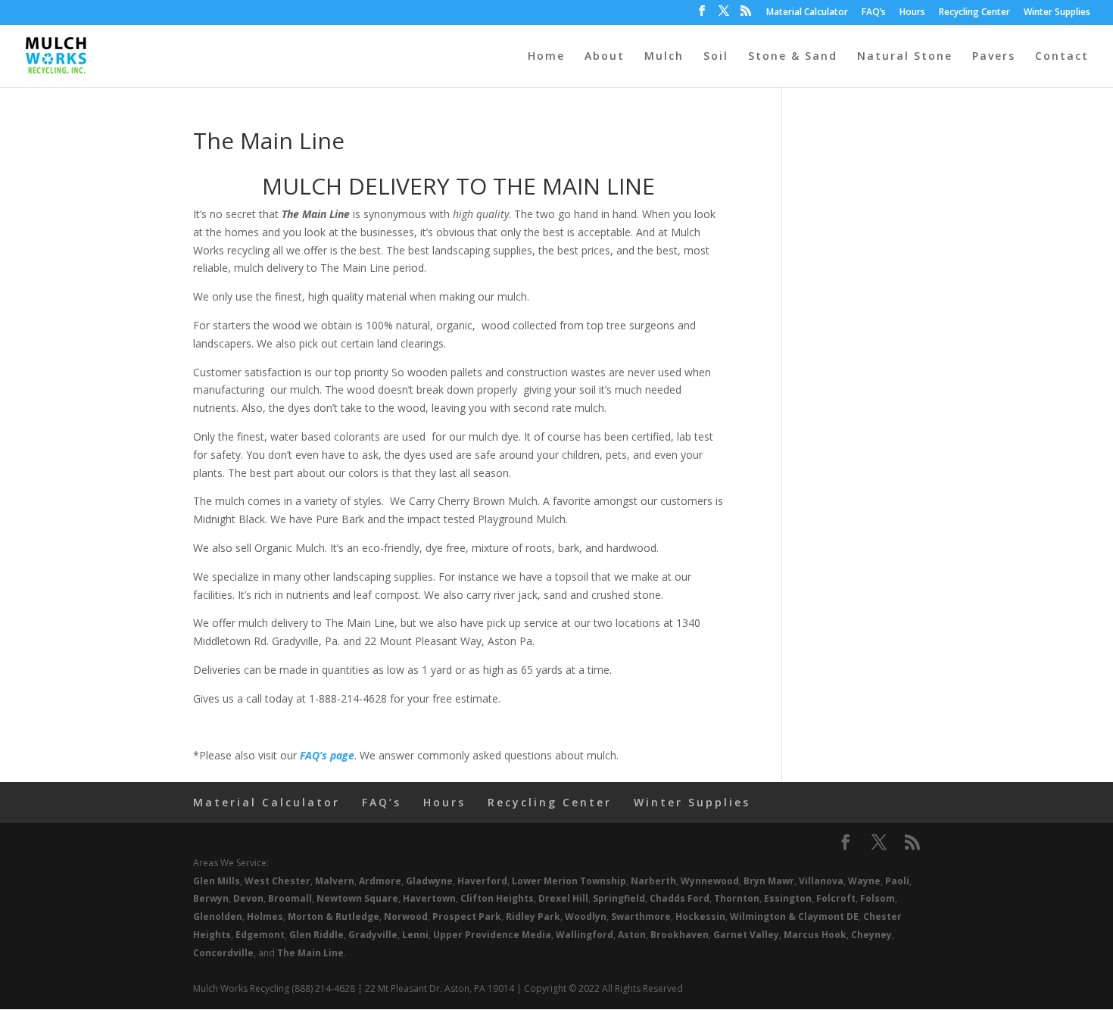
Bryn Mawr (769, 880)
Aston (632, 934)
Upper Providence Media (492, 934)
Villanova (821, 880)
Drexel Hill (563, 898)
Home (546, 57)
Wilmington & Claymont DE (794, 916)
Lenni (415, 934)
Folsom (877, 898)
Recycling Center (974, 13)
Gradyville (373, 934)
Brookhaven (679, 934)
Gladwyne (429, 880)
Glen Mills (216, 880)
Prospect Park (466, 916)
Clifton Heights (497, 898)
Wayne (864, 880)
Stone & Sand (792, 57)
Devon (248, 898)
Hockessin (700, 916)
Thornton (736, 898)
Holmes (265, 916)
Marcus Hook (815, 934)
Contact (1062, 57)
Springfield (619, 898)
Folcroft (836, 898)
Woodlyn (585, 916)
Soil (715, 57)
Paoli (897, 880)
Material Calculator (807, 13)
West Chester (277, 880)
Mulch (664, 57)
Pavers (993, 57)
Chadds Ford (679, 898)
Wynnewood (710, 880)
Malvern (334, 880)
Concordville (223, 952)
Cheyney (871, 934)
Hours (912, 13)
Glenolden (217, 916)
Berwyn (211, 898)
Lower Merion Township (569, 880)
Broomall (290, 898)
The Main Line (310, 952)
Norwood (406, 916)
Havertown (429, 898)
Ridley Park (533, 916)
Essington (788, 898)
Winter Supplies (1057, 13)
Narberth (653, 880)
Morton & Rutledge (333, 916)
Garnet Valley (746, 934)
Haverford (482, 880)
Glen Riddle (316, 934)
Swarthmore (641, 916)
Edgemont (260, 934)
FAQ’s (874, 13)
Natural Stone (904, 57)
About (605, 57)
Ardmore (380, 880)
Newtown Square (357, 898)
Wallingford (584, 934)
